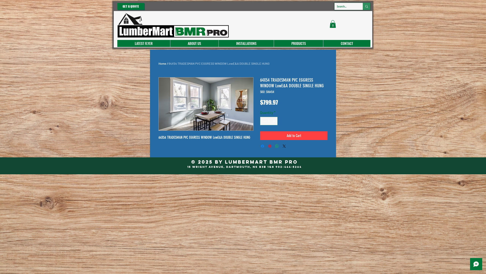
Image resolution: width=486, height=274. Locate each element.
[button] (333, 24)
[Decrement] (264, 121)
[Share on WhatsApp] (277, 146)
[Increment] (274, 121)
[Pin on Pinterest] (269, 146)
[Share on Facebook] (262, 146)
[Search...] (366, 6)
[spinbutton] (269, 121)
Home (162, 63)
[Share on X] (284, 146)
